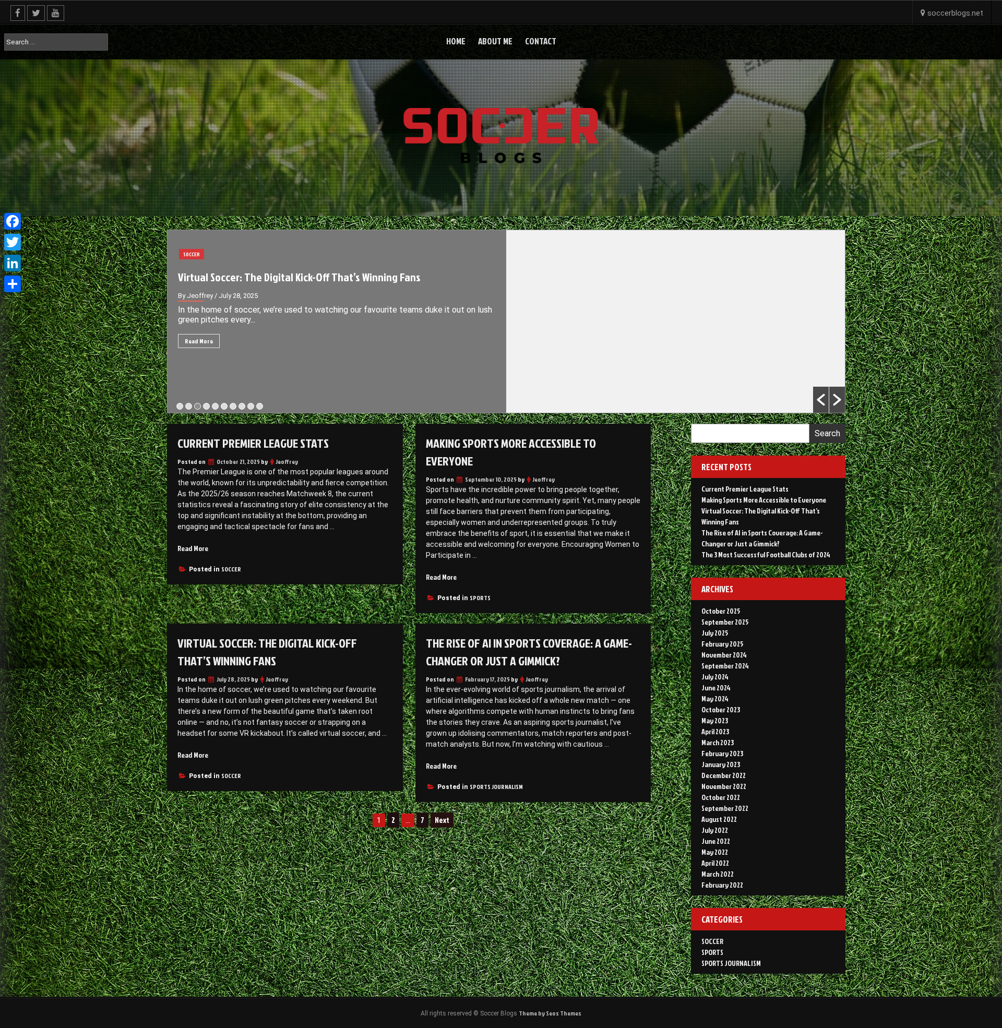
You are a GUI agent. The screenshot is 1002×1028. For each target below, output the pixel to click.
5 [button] (215, 406)
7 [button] (233, 406)
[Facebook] (12, 221)
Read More (199, 341)
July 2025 (715, 633)
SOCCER (231, 569)
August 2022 (719, 819)
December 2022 (723, 775)
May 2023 (714, 720)
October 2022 (720, 797)
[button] (821, 400)
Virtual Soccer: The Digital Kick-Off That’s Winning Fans (267, 652)
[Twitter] (12, 242)
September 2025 (725, 622)
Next (442, 820)
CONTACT (540, 41)
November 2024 (724, 655)
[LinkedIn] (12, 263)
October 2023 (720, 709)
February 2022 (722, 885)
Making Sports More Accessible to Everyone (763, 500)
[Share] (12, 283)
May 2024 (715, 698)
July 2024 (715, 677)
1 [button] (179, 406)
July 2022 (714, 830)
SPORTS (480, 597)
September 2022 (724, 808)
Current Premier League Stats (253, 443)
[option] (506, 321)
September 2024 (725, 666)
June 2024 (716, 687)
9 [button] (250, 406)
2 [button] (188, 406)
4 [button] (206, 406)
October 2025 (721, 611)
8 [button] (241, 406)
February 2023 (722, 753)
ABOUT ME (495, 41)
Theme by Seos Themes (550, 1013)
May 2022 (714, 852)
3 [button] (197, 406)
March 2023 (717, 742)
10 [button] (259, 406)
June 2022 (715, 841)
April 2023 (715, 731)
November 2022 (723, 786)
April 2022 (715, 863)
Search (827, 433)
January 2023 (720, 764)
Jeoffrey (287, 461)
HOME (456, 41)
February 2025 (722, 644)
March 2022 (717, 874)
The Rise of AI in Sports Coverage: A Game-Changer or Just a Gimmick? (332, 277)
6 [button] (224, 406)
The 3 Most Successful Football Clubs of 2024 (765, 554)
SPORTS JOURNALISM (206, 254)
